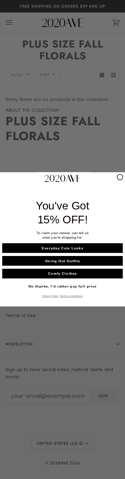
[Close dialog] (120, 177)
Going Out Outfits (62, 261)
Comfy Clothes (62, 274)
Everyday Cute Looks (62, 248)
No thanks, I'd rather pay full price (62, 286)
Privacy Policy (50, 296)
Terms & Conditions (71, 296)
